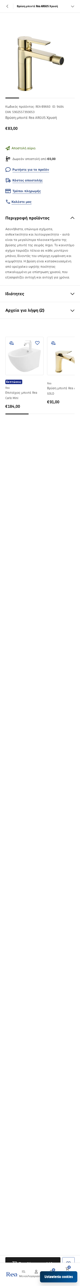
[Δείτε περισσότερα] (72, 6)
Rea (7, 387)
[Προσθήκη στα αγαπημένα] (37, 343)
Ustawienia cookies (58, 1276)
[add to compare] (11, 343)
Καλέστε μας (22, 202)
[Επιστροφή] (7, 6)
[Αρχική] (11, 1274)
